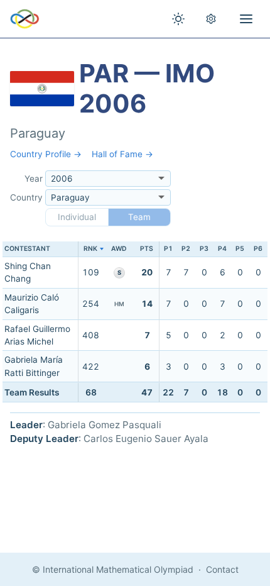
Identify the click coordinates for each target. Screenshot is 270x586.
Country (26, 197)
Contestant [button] (27, 249)
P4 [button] (222, 249)
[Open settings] (211, 19)
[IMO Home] (25, 19)
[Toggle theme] (178, 19)
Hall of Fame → (122, 154)
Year (33, 179)
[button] (91, 249)
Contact (222, 569)
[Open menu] (246, 19)
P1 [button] (168, 249)
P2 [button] (185, 249)
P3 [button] (204, 249)
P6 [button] (258, 249)
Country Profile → (46, 154)
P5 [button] (239, 249)
